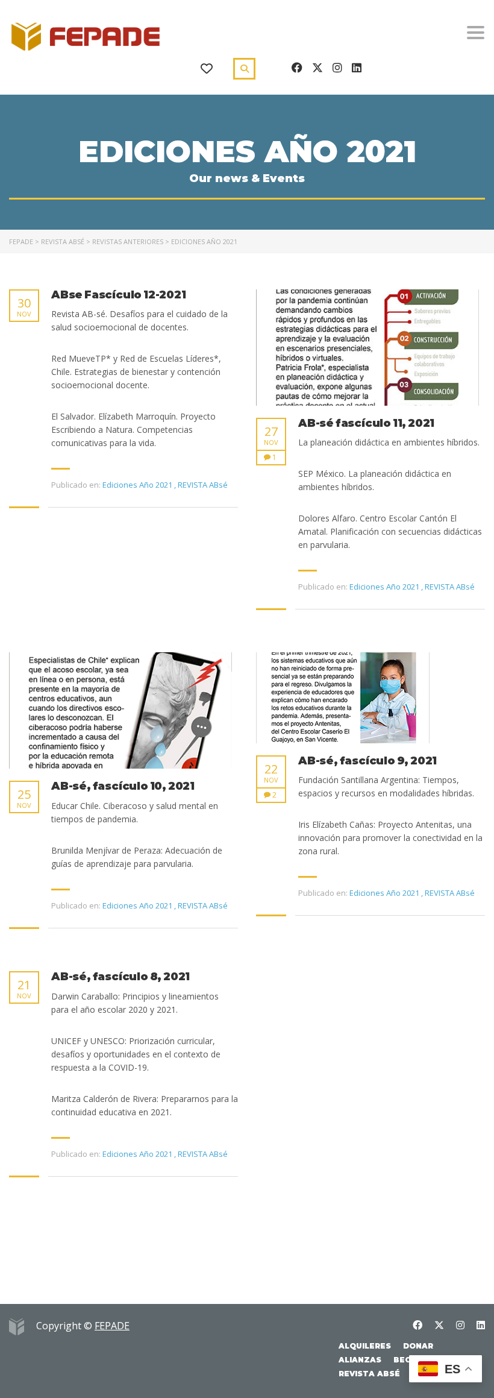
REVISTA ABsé (369, 1373)
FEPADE (112, 1325)
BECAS (407, 1359)
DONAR (418, 1345)
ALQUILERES (365, 1345)
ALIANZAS (360, 1359)
